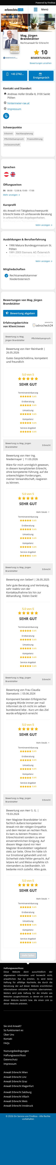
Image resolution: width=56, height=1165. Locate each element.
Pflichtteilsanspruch (14, 139)
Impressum (14, 109)
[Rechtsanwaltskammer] (6, 116)
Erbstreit (8, 133)
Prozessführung (35, 139)
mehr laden (28, 955)
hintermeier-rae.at (18, 103)
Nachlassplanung (24, 133)
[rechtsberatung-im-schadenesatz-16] (14, 23)
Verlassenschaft (12, 144)
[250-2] (41, 23)
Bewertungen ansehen (41, 63)
